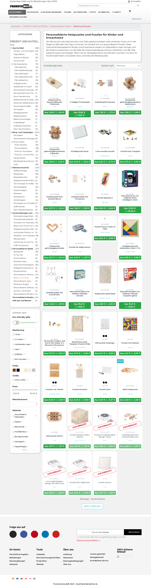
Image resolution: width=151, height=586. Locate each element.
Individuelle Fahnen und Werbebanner (24, 232)
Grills (16, 164)
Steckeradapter (20, 187)
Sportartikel (18, 48)
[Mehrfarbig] (29, 370)
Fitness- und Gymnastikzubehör (24, 51)
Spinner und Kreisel (22, 291)
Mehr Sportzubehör (22, 129)
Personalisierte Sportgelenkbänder (24, 90)
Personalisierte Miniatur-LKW (24, 294)
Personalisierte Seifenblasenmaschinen (24, 288)
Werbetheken (20, 239)
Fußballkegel (19, 122)
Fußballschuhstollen (22, 126)
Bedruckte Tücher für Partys (24, 226)
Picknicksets (19, 142)
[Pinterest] (34, 534)
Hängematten (20, 158)
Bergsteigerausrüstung (24, 161)
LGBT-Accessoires (21, 245)
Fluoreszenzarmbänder (24, 219)
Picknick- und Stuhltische (25, 155)
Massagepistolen (21, 113)
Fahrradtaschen (21, 80)
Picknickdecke (21, 148)
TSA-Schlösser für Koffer (24, 184)
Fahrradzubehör (20, 64)
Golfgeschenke (20, 83)
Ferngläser (18, 135)
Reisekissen (19, 174)
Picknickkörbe (21, 145)
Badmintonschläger (22, 119)
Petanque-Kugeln (21, 284)
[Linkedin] (45, 534)
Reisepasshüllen (20, 177)
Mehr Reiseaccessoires (23, 210)
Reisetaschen (19, 197)
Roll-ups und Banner (22, 300)
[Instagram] (13, 534)
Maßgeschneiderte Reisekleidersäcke (24, 180)
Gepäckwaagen (20, 190)
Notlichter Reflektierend (24, 103)
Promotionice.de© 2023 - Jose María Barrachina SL (75, 584)
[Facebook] (23, 534)
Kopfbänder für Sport (23, 87)
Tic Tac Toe (18, 255)
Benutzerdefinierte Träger (24, 93)
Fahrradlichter (21, 67)
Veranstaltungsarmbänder (24, 216)
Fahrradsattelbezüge (23, 70)
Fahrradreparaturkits (23, 77)
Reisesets (18, 193)
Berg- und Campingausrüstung (24, 132)
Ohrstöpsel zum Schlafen (24, 203)
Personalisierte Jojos (22, 281)
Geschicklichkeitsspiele (24, 265)
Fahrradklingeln (21, 74)
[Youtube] (56, 534)
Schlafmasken (20, 200)
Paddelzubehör (20, 116)
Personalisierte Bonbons (24, 297)
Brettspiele (18, 252)
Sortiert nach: (107, 66)
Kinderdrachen (20, 271)
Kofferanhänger (20, 171)
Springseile (18, 109)
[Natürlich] (25, 370)
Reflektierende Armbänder (24, 100)
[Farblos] (18, 370)
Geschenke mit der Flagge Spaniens (24, 242)
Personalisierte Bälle (22, 106)
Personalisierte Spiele (23, 249)
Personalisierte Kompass (24, 139)
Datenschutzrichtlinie (87, 540)
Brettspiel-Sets (20, 261)
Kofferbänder (19, 207)
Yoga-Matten (19, 54)
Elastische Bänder (21, 58)
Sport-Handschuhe (22, 96)
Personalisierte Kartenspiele (24, 275)
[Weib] (22, 370)
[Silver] (33, 370)
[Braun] (14, 370)
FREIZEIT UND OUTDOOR (25, 41)
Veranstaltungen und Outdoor (24, 213)
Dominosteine (20, 258)
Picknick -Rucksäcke (23, 151)
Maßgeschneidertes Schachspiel (24, 268)
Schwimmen (19, 61)
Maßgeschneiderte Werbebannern (24, 229)
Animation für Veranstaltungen (24, 223)
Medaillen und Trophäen (24, 236)
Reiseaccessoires (21, 168)
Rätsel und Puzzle (21, 278)
